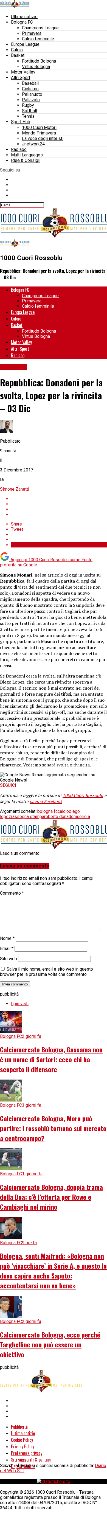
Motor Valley (23, 72)
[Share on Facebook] (59, 498)
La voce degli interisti (42, 138)
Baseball (30, 83)
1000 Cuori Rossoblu (83, 795)
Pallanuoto (32, 94)
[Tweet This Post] (59, 504)
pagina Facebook (46, 801)
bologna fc (47, 811)
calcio (63, 811)
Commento (12, 893)
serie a (83, 816)
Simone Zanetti (14, 489)
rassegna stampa (27, 816)
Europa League (25, 44)
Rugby (28, 105)
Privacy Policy (22, 1446)
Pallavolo (31, 99)
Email (6, 948)
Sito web (8, 958)
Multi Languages (27, 155)
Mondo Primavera (39, 133)
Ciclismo (30, 88)
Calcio (17, 49)
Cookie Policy (22, 1440)
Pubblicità (19, 1426)
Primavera (31, 33)
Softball (29, 110)
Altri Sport (20, 77)
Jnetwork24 (33, 144)
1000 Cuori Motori (39, 127)
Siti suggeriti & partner (31, 1459)
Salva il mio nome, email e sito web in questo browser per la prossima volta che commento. (46, 971)
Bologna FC (22, 22)
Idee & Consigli (25, 160)
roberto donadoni (60, 816)
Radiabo (19, 149)
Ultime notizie (24, 16)
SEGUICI (8, 785)
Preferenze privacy (26, 1453)
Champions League (40, 27)
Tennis (28, 116)
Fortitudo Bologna (39, 61)
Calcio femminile (38, 38)
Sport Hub (20, 121)
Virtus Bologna (36, 66)
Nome (7, 938)
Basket (17, 55)
